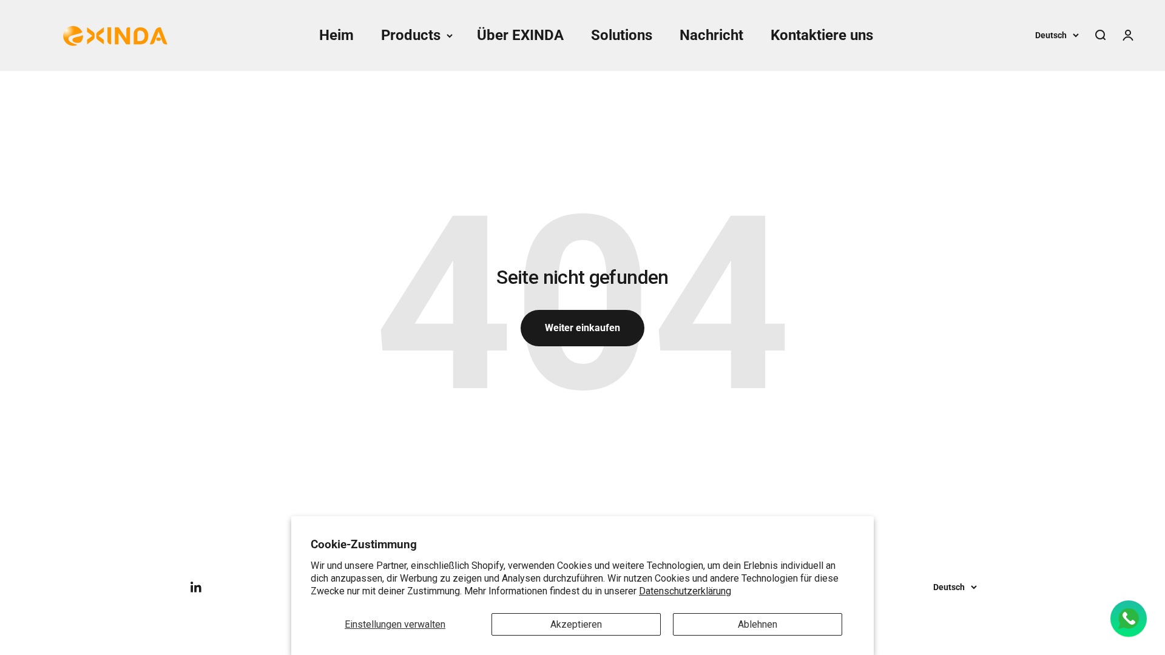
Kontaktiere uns (822, 35)
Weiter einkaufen (582, 328)
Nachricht (711, 35)
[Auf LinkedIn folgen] (196, 587)
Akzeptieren (576, 624)
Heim (336, 35)
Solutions (621, 35)
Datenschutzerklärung (685, 591)
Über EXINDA (520, 35)
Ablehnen (757, 624)
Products (411, 35)
